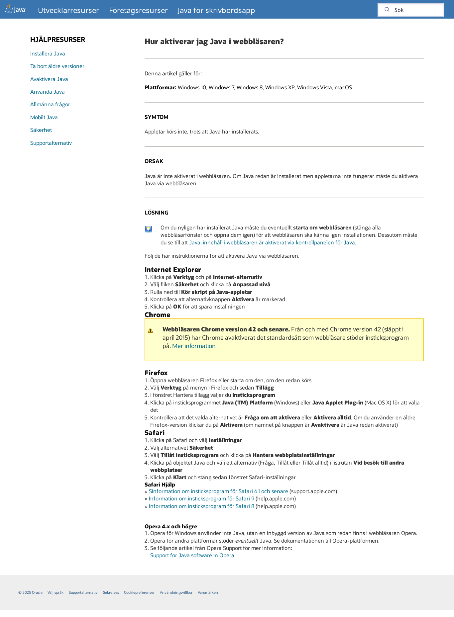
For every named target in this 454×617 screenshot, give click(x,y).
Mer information (194, 346)
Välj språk (55, 592)
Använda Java (47, 91)
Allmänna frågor (50, 104)
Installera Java (47, 53)
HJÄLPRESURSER (57, 39)
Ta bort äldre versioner (57, 65)
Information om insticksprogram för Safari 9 (201, 498)
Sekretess (111, 592)
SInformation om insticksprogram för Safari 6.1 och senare (218, 490)
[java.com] (15, 9)
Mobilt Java (44, 117)
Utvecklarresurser (68, 10)
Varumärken (208, 592)
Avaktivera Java (49, 78)
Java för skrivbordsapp (216, 10)
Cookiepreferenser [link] (139, 592)
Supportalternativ (51, 142)
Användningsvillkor (176, 592)
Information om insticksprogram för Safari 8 (201, 505)
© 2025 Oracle (30, 592)
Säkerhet (41, 129)
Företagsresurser (138, 10)
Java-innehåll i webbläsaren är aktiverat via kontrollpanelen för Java (272, 242)
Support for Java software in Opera (192, 555)
